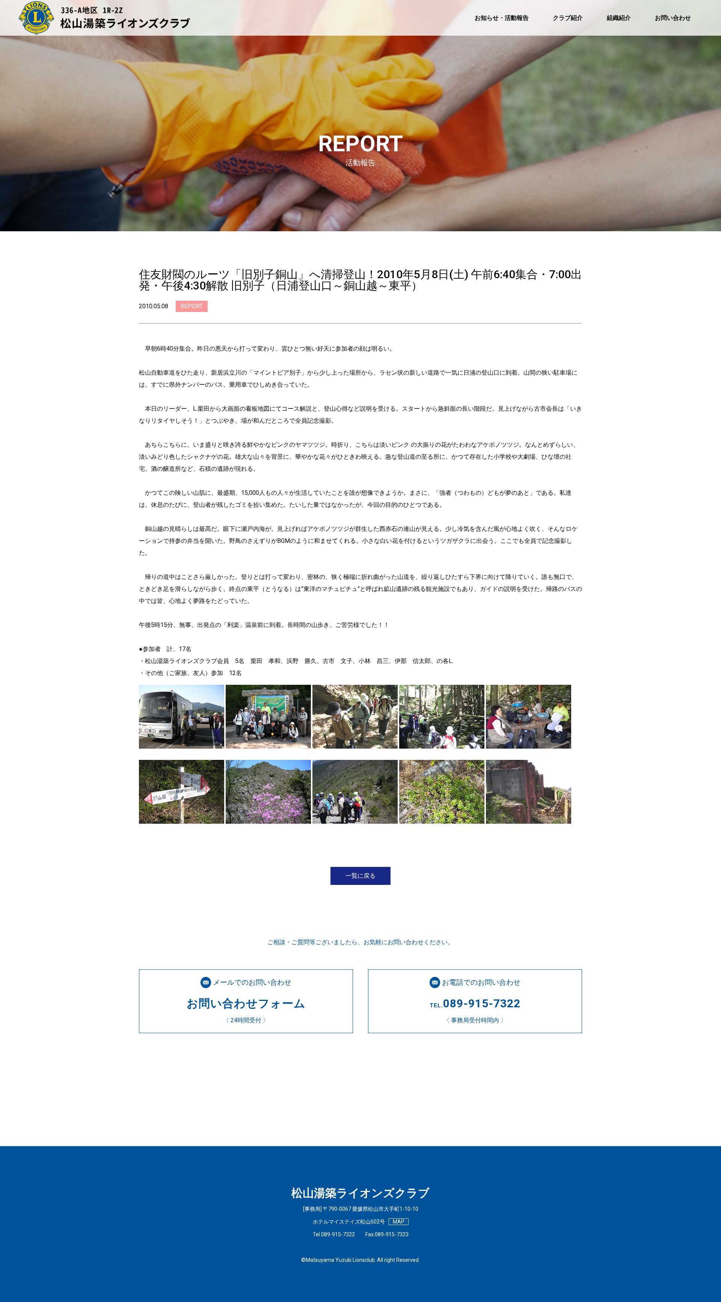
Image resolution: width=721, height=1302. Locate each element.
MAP (398, 1222)
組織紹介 (619, 17)
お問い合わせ (673, 17)
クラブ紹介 (568, 17)
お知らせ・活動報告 (502, 17)
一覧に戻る (360, 875)
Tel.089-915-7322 (334, 1234)
